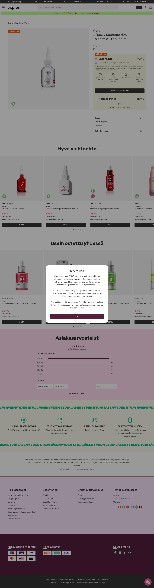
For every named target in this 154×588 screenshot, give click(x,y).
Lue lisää (80, 308)
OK (77, 316)
